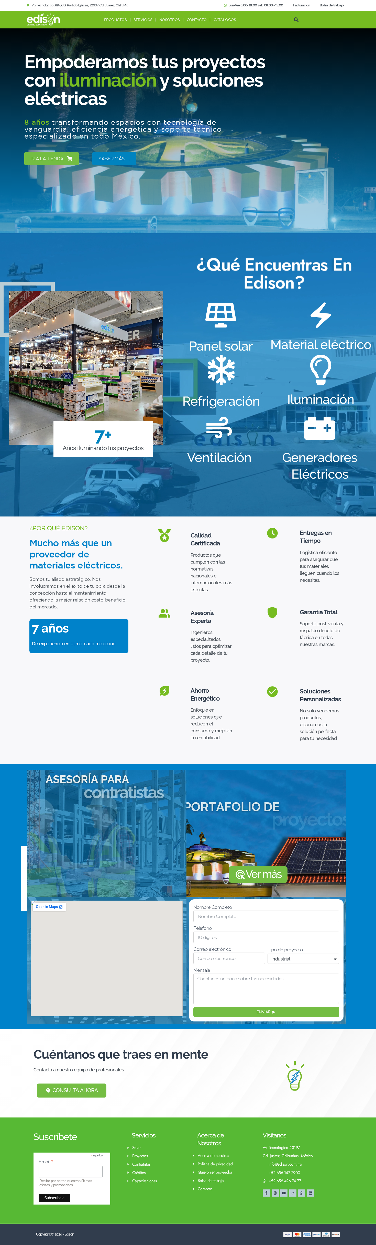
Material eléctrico (320, 344)
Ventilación (219, 457)
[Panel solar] (220, 315)
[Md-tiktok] (292, 1193)
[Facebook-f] (266, 1193)
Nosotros (169, 20)
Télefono (202, 928)
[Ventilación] (219, 428)
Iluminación (320, 399)
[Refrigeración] (221, 370)
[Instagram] (275, 1193)
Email (46, 1161)
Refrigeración (221, 401)
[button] (296, 19)
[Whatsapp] (301, 1193)
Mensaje (201, 970)
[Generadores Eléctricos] (319, 428)
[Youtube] (283, 1193)
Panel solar (221, 346)
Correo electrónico (212, 949)
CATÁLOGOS (225, 20)
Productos (115, 20)
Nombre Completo (212, 907)
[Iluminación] (320, 370)
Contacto (197, 20)
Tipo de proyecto (285, 949)
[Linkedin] (310, 1193)
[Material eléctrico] (320, 315)
